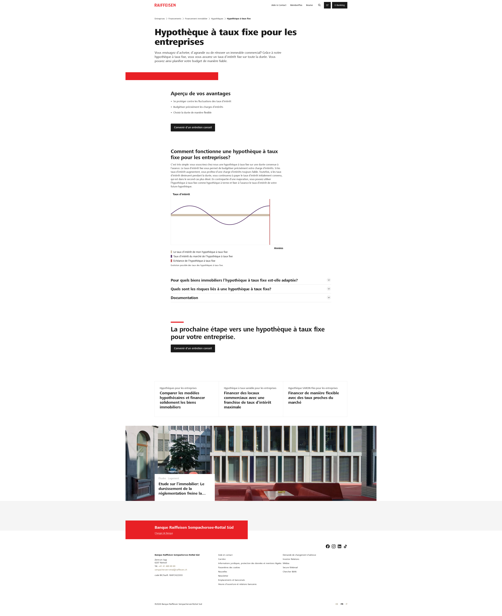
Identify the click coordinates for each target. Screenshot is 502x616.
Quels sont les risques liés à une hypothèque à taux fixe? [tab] (221, 289)
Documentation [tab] (184, 298)
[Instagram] (334, 546)
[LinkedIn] (339, 546)
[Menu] (327, 5)
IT (346, 604)
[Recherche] (319, 5)
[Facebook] (328, 546)
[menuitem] (278, 5)
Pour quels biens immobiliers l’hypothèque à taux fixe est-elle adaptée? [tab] (234, 280)
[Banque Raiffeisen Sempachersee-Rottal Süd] (165, 5)
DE (337, 604)
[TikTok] (345, 546)
